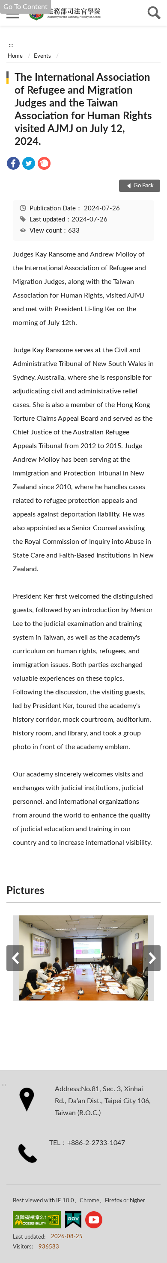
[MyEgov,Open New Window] (73, 1221)
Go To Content (25, 6)
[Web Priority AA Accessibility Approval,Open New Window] (37, 1221)
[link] (13, 165)
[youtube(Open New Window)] (93, 1221)
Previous (15, 958)
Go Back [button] (144, 186)
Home (15, 56)
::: (11, 45)
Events (42, 56)
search (154, 13)
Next (152, 958)
